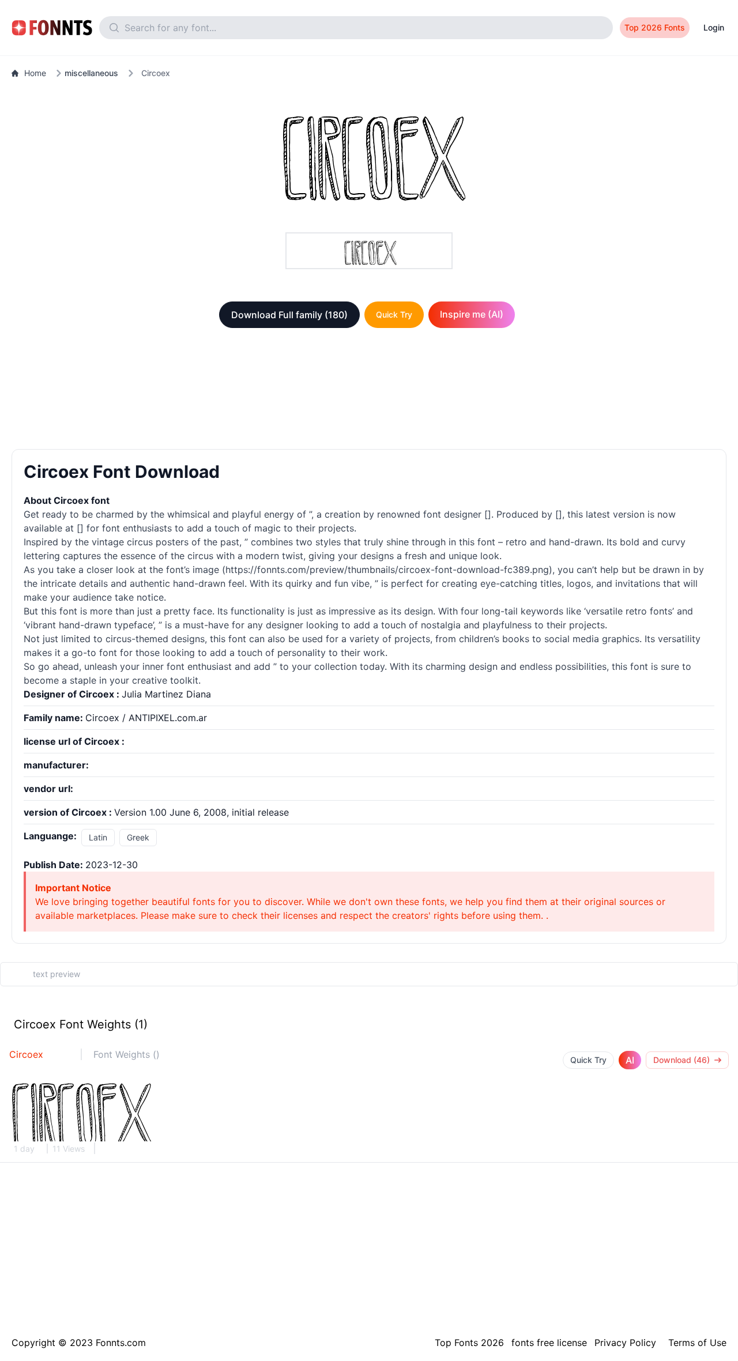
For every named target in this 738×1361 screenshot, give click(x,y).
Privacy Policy (625, 1342)
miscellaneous (91, 73)
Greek (138, 837)
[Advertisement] (369, 391)
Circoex (26, 1054)
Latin (98, 837)
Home (35, 73)
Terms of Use (697, 1342)
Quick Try (394, 314)
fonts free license (549, 1342)
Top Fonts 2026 (469, 1342)
